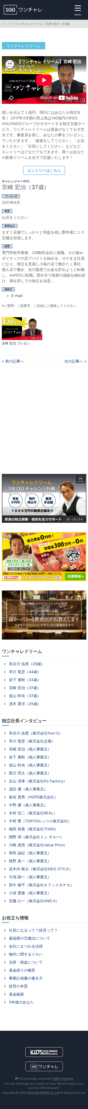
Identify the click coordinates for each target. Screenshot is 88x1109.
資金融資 (16, 994)
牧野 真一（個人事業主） (30, 861)
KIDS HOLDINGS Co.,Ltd (43, 1092)
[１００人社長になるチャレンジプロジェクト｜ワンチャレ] (32, 10)
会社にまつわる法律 (26, 946)
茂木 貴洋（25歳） (25, 703)
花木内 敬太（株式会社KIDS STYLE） (41, 869)
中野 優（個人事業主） (28, 805)
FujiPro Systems (62, 1078)
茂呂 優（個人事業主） (28, 789)
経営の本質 (18, 986)
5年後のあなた (21, 1002)
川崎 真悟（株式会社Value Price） (38, 845)
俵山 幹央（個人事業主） (30, 765)
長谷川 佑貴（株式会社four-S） (35, 733)
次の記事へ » (75, 361)
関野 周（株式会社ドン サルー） (36, 837)
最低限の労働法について (29, 938)
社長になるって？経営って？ (33, 930)
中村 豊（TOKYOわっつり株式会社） (40, 821)
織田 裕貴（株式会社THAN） (33, 829)
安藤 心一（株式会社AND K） (34, 900)
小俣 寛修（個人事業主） (30, 892)
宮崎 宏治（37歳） (25, 687)
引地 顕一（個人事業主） (30, 877)
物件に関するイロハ (26, 954)
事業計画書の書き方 (26, 978)
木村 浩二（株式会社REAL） (33, 813)
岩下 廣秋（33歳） (25, 679)
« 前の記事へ (13, 361)
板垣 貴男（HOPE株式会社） (33, 797)
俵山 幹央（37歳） (25, 695)
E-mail (17, 295)
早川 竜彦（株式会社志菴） (32, 741)
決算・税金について (26, 962)
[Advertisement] (44, 420)
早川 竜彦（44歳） (25, 671)
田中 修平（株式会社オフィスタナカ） (41, 885)
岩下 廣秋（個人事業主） (30, 757)
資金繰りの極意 (22, 970)
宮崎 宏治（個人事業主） (30, 749)
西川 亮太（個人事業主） (30, 773)
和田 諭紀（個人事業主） (30, 853)
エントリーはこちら (44, 170)
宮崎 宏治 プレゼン (16, 343)
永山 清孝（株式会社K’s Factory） (38, 781)
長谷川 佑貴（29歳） (27, 663)
